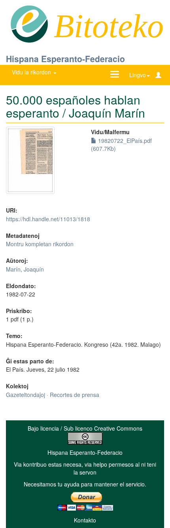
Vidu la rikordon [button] (32, 72)
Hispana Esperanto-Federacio (65, 59)
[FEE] (29, 23)
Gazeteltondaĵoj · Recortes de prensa (52, 395)
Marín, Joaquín (25, 269)
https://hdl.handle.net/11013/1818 (48, 219)
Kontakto (85, 520)
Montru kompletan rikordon (40, 244)
